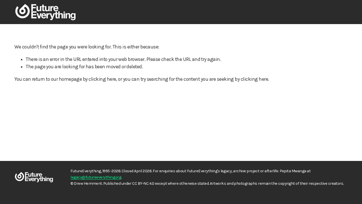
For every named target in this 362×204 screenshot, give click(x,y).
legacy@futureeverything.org (95, 177)
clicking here (102, 79)
